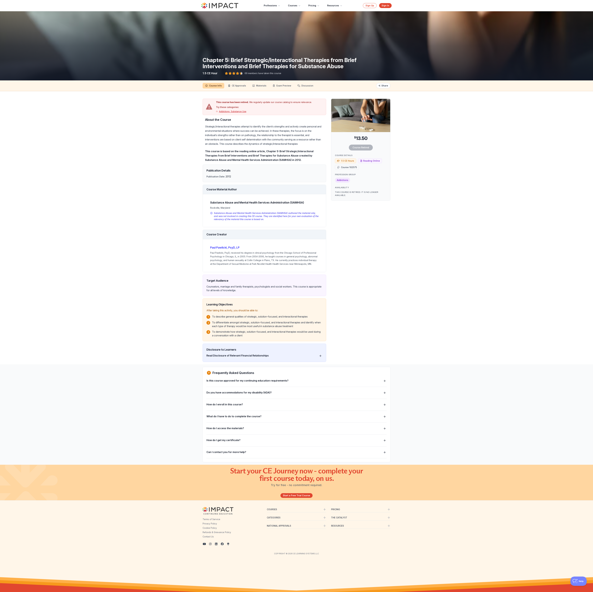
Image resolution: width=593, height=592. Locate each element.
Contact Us (208, 536)
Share (384, 85)
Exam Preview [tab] (283, 85)
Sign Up (370, 5)
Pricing (312, 5)
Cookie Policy (210, 528)
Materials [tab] (261, 85)
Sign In (385, 5)
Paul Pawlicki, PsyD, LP (225, 247)
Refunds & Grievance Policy (217, 532)
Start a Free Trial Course (296, 495)
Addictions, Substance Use (232, 111)
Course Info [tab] (215, 85)
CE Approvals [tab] (239, 85)
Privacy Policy (210, 523)
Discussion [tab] (307, 85)
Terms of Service (211, 519)
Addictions (342, 180)
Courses (292, 5)
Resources (333, 5)
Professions (270, 5)
